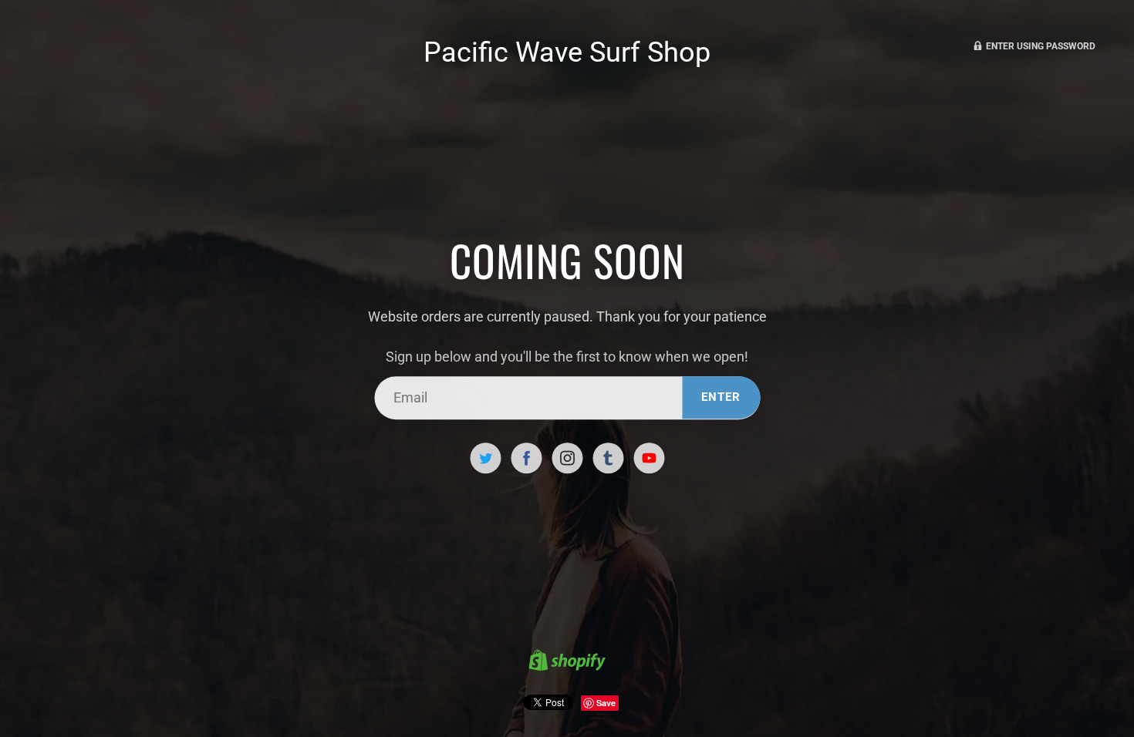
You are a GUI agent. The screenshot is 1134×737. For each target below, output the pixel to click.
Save (606, 702)
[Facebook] (526, 458)
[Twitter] (485, 458)
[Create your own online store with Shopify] (567, 662)
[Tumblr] (607, 458)
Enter (721, 397)
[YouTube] (648, 458)
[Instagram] (567, 458)
